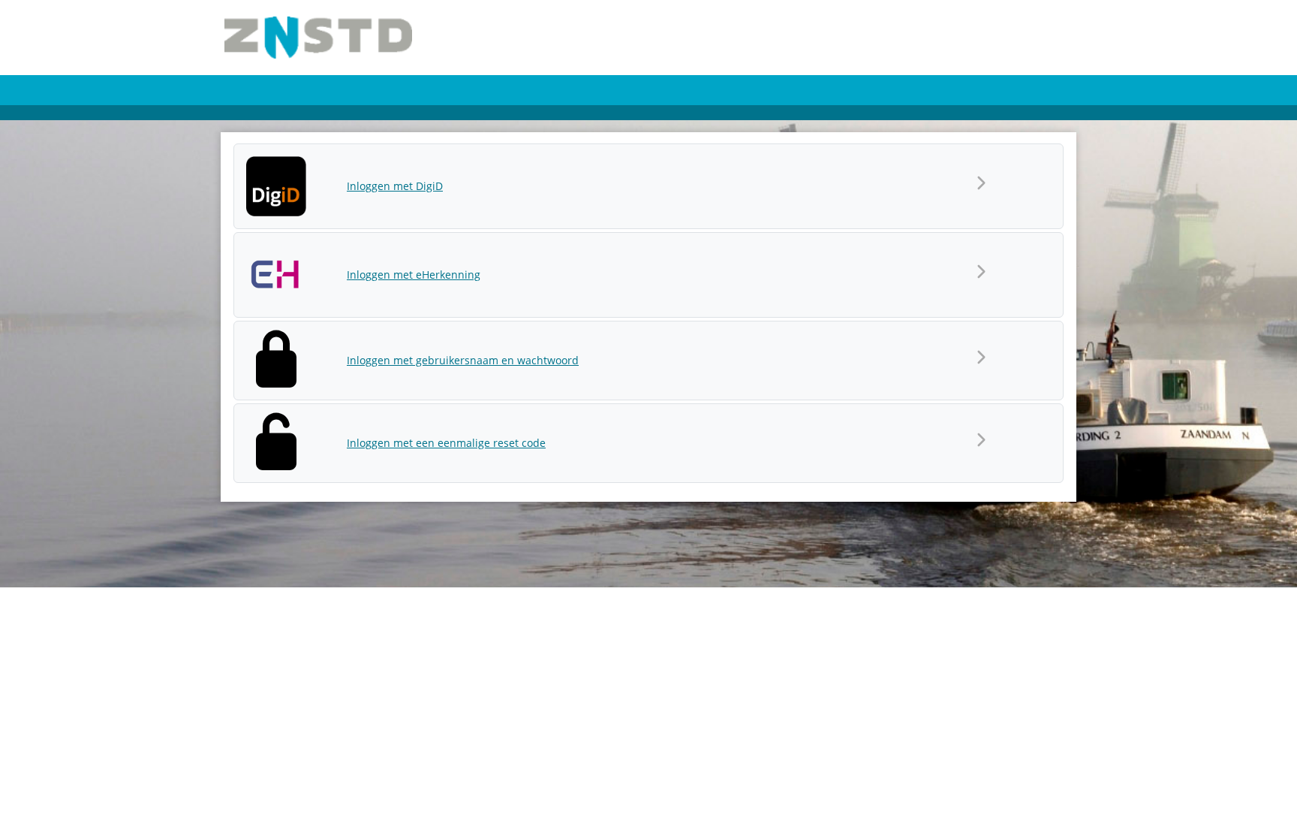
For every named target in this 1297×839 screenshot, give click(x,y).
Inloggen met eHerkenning (413, 274)
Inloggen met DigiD (395, 186)
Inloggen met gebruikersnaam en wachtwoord (463, 360)
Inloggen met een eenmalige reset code (446, 443)
